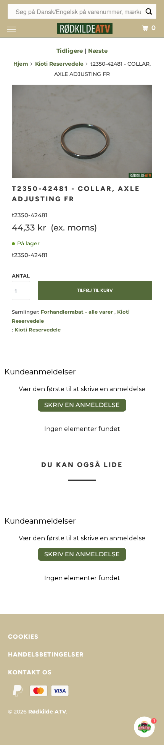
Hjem (20, 63)
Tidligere (69, 50)
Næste (98, 50)
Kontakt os (30, 672)
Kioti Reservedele (59, 63)
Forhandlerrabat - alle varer (77, 312)
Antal (21, 276)
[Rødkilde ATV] (85, 27)
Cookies (23, 636)
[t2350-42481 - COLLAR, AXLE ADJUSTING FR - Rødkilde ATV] (82, 131)
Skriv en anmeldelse (82, 405)
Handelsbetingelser (46, 654)
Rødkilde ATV (47, 711)
